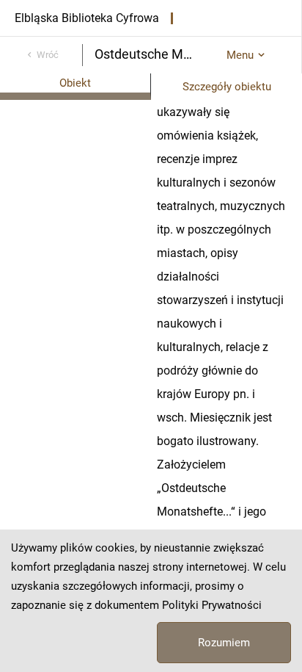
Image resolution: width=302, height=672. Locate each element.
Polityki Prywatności (212, 605)
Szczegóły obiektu (227, 86)
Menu (240, 55)
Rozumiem (224, 642)
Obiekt (75, 83)
